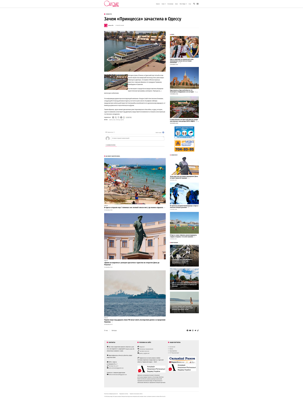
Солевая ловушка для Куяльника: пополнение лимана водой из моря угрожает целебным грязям (182, 307)
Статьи (163, 3)
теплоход (118, 119)
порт (114, 119)
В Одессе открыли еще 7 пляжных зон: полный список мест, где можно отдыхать (133, 207)
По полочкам (170, 3)
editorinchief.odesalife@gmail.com (118, 374)
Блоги (176, 3)
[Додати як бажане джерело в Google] (129, 117)
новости (111, 119)
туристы (122, 119)
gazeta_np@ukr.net (144, 353)
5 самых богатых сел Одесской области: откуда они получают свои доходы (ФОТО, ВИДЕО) (184, 120)
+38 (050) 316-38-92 (144, 351)
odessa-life (110, 25)
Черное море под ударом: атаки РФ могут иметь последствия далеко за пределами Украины (134, 321)
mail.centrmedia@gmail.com (116, 368)
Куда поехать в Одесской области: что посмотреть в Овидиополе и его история (182, 91)
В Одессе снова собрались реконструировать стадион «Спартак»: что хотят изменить (183, 236)
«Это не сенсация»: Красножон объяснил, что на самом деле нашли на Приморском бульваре (184, 284)
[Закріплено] (197, 3)
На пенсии (172, 347)
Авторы (114, 330)
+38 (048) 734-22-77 (113, 366)
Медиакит (142, 347)
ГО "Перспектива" (174, 353)
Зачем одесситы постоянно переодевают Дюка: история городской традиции (184, 177)
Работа (171, 349)
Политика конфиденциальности (111, 393)
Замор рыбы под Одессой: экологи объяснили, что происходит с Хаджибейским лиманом (182, 261)
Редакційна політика (123, 393)
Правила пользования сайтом (136, 393)
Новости (158, 3)
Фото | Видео (182, 3)
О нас (190, 3)
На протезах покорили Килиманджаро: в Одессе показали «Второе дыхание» (184, 206)
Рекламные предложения (146, 349)
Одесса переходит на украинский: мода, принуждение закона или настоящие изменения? (182, 60)
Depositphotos (173, 351)
